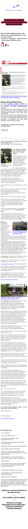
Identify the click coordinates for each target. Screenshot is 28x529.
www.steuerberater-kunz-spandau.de (9, 279)
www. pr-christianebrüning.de (8, 418)
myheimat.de (12, 182)
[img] (14, 4)
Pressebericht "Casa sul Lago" (15, 10)
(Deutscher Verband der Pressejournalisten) (15, 105)
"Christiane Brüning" (12, 103)
